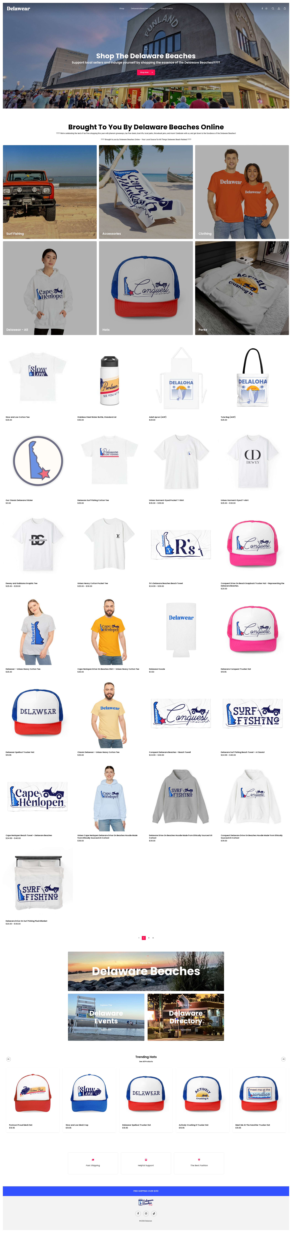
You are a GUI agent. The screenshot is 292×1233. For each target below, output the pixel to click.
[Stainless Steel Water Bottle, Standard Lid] (110, 378)
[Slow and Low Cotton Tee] (38, 378)
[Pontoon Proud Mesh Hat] (32, 1094)
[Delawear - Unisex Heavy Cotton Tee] (38, 630)
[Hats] (146, 288)
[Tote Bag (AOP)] (253, 378)
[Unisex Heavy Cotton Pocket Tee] (110, 544)
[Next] (283, 1059)
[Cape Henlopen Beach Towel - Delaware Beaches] (38, 796)
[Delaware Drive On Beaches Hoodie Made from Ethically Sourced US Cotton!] (181, 796)
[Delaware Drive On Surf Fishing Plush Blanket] (38, 882)
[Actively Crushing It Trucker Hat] (202, 1094)
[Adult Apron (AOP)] (181, 378)
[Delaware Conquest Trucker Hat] (253, 630)
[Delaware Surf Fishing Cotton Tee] (110, 461)
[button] (146, 72)
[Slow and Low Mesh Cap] (89, 1094)
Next (156, 938)
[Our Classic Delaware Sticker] (38, 461)
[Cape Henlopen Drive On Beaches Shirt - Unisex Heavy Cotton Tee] (110, 630)
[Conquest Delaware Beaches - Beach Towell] (181, 713)
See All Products (146, 1061)
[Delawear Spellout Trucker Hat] (38, 713)
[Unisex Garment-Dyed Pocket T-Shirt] (181, 461)
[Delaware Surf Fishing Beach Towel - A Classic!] (253, 713)
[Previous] (8, 1059)
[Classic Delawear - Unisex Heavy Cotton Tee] (110, 713)
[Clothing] (242, 192)
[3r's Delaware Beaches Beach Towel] (181, 544)
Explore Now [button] (146, 980)
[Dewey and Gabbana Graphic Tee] (38, 544)
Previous (135, 938)
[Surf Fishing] (50, 192)
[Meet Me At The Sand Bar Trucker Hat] (259, 1094)
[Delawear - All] (50, 288)
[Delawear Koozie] (181, 630)
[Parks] (242, 288)
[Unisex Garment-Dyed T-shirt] (253, 461)
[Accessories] (146, 192)
